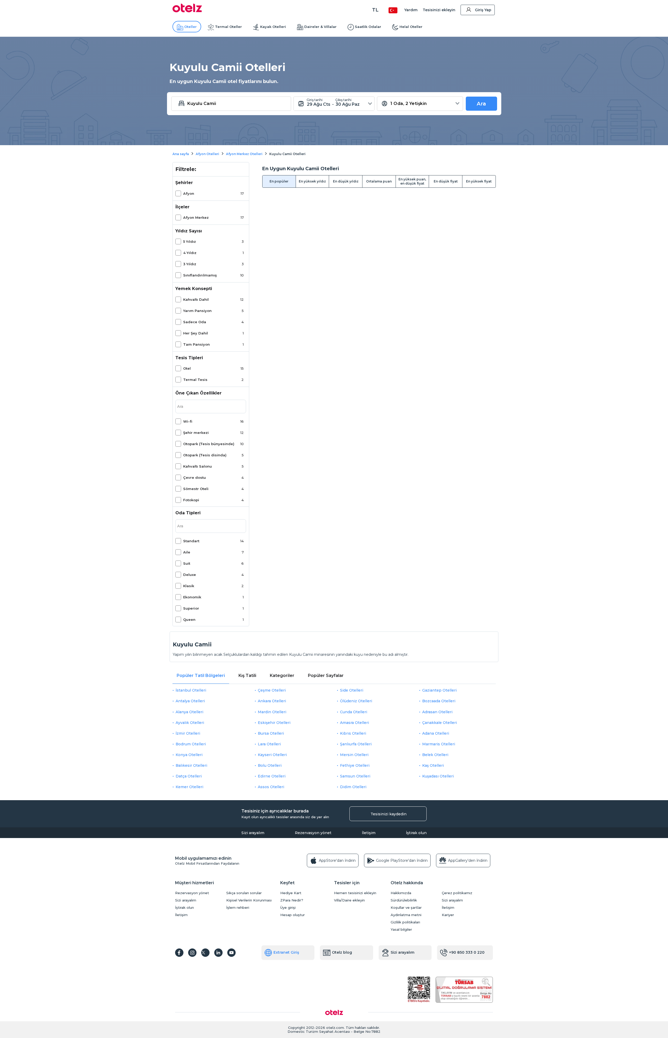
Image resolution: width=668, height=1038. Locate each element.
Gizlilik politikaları (405, 922)
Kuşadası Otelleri (438, 776)
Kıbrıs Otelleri (353, 733)
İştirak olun (416, 833)
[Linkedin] (218, 952)
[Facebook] (179, 952)
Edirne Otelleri (271, 776)
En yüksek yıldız (312, 181)
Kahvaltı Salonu (197, 466)
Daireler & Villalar (320, 27)
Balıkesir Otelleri (191, 765)
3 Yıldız (189, 264)
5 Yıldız (189, 241)
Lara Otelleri (269, 744)
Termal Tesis (195, 380)
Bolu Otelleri (270, 765)
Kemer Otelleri (189, 787)
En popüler (279, 181)
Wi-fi (187, 421)
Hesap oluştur (292, 915)
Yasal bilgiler (401, 929)
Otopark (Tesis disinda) (204, 455)
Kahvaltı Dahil (196, 299)
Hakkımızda (401, 893)
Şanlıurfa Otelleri (356, 744)
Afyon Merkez (196, 217)
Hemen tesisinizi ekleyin (355, 893)
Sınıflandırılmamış (200, 275)
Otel (187, 368)
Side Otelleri (351, 690)
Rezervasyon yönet (313, 833)
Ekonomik (192, 597)
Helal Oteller (410, 27)
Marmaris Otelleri (438, 744)
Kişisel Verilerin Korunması (249, 900)
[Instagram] (192, 952)
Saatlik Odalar (368, 27)
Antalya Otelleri (190, 701)
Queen (189, 619)
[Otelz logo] (187, 11)
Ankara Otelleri (272, 701)
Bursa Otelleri (271, 733)
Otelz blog (342, 952)
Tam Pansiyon (196, 344)
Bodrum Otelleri (191, 744)
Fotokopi (191, 500)
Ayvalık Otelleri (190, 722)
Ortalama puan (379, 181)
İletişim (368, 833)
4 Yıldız (189, 253)
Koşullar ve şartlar (406, 908)
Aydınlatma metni (406, 915)
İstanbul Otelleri (191, 690)
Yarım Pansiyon (197, 311)
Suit (186, 563)
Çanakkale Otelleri (439, 722)
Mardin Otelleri (272, 712)
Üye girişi (288, 908)
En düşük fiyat (446, 181)
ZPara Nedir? (291, 900)
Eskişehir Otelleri (274, 722)
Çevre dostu (194, 477)
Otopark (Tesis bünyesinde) (208, 444)
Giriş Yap (483, 10)
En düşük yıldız (346, 181)
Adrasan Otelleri (437, 712)
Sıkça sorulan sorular (244, 893)
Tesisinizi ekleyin (439, 10)
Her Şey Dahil (195, 333)
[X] (205, 952)
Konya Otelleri (189, 754)
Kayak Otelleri (273, 27)
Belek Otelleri (435, 754)
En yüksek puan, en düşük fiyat (412, 181)
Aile (186, 552)
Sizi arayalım (252, 833)
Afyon (188, 193)
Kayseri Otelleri (272, 754)
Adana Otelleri (435, 733)
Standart (191, 541)
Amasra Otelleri (354, 722)
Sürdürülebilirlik (404, 900)
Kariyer (448, 915)
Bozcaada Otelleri (438, 701)
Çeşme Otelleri (272, 690)
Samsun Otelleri (355, 776)
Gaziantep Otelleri (439, 690)
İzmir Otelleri (188, 733)
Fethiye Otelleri (354, 765)
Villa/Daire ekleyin (349, 900)
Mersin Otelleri (354, 754)
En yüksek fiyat (479, 181)
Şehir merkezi (196, 432)
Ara (481, 104)
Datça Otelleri (189, 776)
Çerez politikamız (457, 893)
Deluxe (189, 575)
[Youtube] (231, 952)
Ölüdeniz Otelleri (356, 701)
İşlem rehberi (237, 908)
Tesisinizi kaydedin (389, 814)
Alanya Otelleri (189, 712)
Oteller (190, 27)
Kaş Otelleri (433, 765)
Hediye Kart (290, 893)
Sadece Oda (194, 322)
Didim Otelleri (353, 787)
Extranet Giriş (286, 952)
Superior (191, 608)
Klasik (188, 586)
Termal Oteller (228, 27)
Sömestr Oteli (195, 489)
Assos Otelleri (271, 787)
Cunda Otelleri (353, 712)
